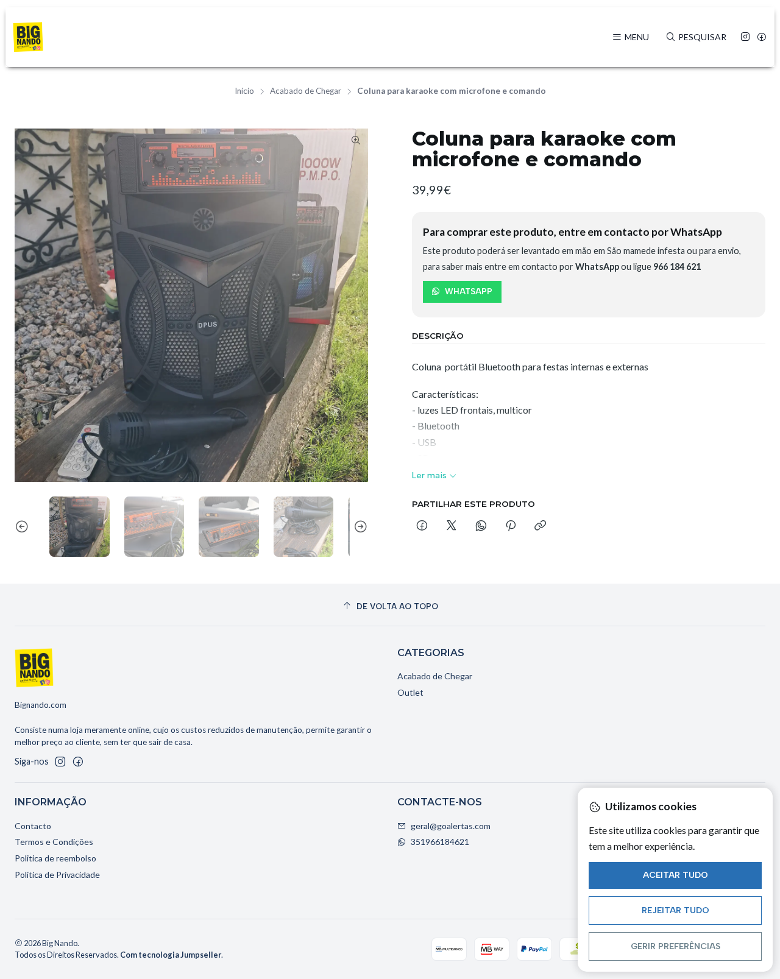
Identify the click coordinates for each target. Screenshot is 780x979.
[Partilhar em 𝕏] (451, 526)
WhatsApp (468, 291)
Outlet (410, 692)
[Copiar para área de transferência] (540, 526)
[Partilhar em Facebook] (422, 526)
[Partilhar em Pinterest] (510, 526)
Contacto (33, 826)
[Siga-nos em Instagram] (745, 37)
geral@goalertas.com (451, 826)
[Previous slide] (24, 527)
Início (244, 91)
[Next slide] (359, 527)
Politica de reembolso (55, 858)
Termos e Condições (54, 841)
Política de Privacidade (57, 874)
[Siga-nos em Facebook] (761, 37)
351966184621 (440, 841)
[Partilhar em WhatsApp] (481, 526)
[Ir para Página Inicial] (28, 37)
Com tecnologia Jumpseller (170, 955)
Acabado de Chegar (305, 91)
